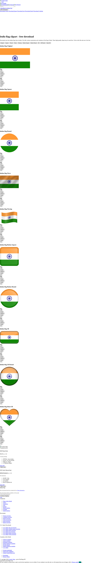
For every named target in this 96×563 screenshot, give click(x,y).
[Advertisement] (48, 23)
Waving (19, 43)
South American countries (9, 546)
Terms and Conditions (8, 551)
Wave (15, 43)
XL (1, 77)
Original (2, 43)
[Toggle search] (0, 2)
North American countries (9, 543)
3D (38, 43)
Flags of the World (7, 501)
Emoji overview (7, 518)
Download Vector (4, 11)
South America (6, 510)
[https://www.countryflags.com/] (4, 0)
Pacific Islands (6, 545)
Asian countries (6, 541)
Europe (4, 506)
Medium (2, 73)
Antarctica (5, 504)
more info (2, 465)
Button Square (26, 43)
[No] (81, 562)
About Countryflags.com (9, 553)
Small (2, 72)
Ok (80, 562)
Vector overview (7, 515)
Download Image (13, 11)
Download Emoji (29, 11)
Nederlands (5, 4)
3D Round (43, 43)
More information (21, 490)
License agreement (7, 550)
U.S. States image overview (9, 533)
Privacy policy (75, 562)
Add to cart (3, 467)
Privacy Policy (6, 556)
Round (11, 43)
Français (12, 4)
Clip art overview (7, 520)
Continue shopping (5, 495)
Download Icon (21, 11)
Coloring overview (7, 517)
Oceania (5, 509)
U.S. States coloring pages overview (11, 529)
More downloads (4, 9)
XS (1, 70)
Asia (4, 505)
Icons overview (6, 521)
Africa (4, 502)
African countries (7, 539)
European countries (7, 542)
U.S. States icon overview (9, 531)
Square (6, 43)
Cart (1, 497)
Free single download (5, 494)
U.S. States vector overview (9, 534)
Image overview (7, 522)
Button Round (34, 43)
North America (6, 508)
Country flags (12, 559)
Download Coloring (38, 11)
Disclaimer (5, 555)
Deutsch (18, 4)
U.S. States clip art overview (9, 527)
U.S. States (5, 547)
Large (2, 75)
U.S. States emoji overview (9, 530)
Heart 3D (48, 43)
